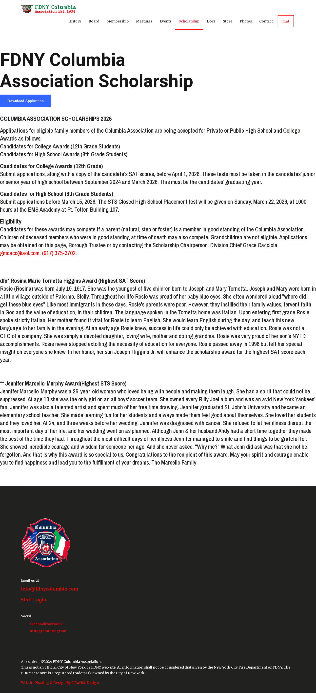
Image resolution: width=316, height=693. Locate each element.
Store (227, 21)
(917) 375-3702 (59, 253)
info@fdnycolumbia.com (49, 589)
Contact (266, 21)
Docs (211, 21)
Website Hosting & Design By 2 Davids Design (60, 682)
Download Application (25, 101)
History (74, 21)
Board (94, 21)
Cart (285, 21)
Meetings (144, 21)
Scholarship (189, 21)
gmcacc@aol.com (20, 253)
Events (165, 21)
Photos (246, 21)
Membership (118, 21)
